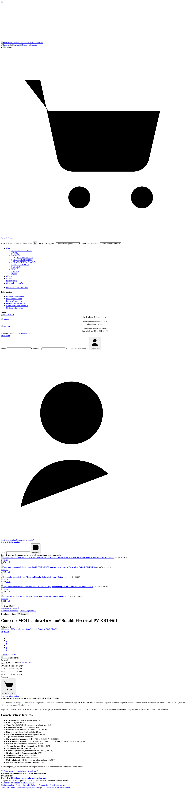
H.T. (8, 562)
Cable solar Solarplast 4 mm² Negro (49, 596)
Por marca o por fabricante (17, 287)
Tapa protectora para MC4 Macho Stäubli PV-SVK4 (70, 587)
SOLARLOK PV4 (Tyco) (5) (23, 262)
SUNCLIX (16, 267)
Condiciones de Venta (58, 785)
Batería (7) (15, 274)
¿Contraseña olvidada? (24, 540)
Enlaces (34, 785)
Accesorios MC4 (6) (25, 257)
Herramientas (11, 281)
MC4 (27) (15, 255)
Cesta (3, 787)
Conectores (10, 248)
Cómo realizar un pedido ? (17, 306)
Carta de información (14, 308)
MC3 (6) (14, 253)
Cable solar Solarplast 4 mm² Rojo (47, 577)
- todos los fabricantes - (90, 243)
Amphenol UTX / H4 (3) (21, 250)
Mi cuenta (5, 336)
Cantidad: (5, 677)
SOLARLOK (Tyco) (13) (22, 260)
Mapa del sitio (34, 787)
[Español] (33, 45)
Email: (3, 349)
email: (3, 553)
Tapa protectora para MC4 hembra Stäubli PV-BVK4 (71, 567)
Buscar (4, 243)
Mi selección (22, 787)
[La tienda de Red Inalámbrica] (7, 315)
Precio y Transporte (14, 301)
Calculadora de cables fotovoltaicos (55, 787)
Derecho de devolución (15, 303)
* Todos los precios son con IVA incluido (18, 783)
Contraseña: (36, 349)
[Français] (5, 45)
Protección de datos (14, 299)
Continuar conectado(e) (79, 349)
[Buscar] (35, 243)
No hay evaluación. (9, 654)
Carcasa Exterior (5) (14, 283)
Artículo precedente (9, 611)
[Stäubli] (5, 319)
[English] (14, 45)
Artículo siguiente (28, 611)
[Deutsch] (23, 45)
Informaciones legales (15, 296)
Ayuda (27, 785)
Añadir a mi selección (10, 696)
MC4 (28, 333)
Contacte (11, 238)
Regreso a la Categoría (10, 608)
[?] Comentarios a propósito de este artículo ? (19, 771)
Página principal (7, 785)
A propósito (43, 785)
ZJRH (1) (15, 269)
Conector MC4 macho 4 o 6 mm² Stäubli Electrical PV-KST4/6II (85, 557)
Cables (9, 276)
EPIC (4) (15, 271)
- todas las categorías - (47, 243)
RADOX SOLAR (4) (20, 264)
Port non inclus (27, 662)
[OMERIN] (6, 326)
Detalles (4, 560)
